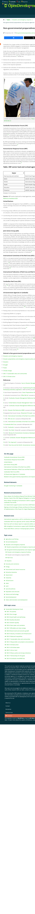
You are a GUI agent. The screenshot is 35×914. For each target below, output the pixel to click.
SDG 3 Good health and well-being (16, 617)
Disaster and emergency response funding (19, 552)
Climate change (7, 370)
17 (26, 327)
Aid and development (11, 542)
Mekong (6, 1)
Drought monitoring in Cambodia (13, 485)
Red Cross (10, 557)
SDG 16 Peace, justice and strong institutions (19, 653)
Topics (8, 19)
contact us (28, 690)
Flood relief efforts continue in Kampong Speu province (19, 528)
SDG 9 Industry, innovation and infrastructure (19, 633)
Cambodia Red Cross (10, 424)
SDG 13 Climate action (9, 376)
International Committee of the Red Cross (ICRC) (17, 467)
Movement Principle (26, 413)
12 (7, 285)
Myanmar (25, 1)
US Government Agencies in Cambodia (14, 474)
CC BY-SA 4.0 (23, 667)
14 (4, 427)
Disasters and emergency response (22, 19)
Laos (19, 1)
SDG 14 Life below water (13, 647)
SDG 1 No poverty (11, 611)
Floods (5, 367)
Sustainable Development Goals (14, 609)
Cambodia (11, 427)
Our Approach (12, 442)
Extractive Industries (11, 572)
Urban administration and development (16, 600)
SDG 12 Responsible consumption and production (20, 642)
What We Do (24, 395)
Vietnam (12, 4)
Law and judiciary (10, 589)
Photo (32, 119)
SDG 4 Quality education (13, 620)
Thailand (6, 4)
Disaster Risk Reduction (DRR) (16, 410)
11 (4, 418)
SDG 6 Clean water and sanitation (16, 625)
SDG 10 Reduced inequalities (14, 636)
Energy (7, 566)
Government (9, 575)
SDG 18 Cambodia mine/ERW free (16, 658)
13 (4, 424)
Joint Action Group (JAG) (10, 464)
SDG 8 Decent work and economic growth (18, 631)
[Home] (3, 19)
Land (7, 586)
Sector (14, 173)
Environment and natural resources (15, 569)
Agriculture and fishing (12, 539)
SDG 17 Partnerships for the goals (16, 655)
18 (34, 338)
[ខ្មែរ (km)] (31, 6)
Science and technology (12, 594)
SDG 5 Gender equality (13, 622)
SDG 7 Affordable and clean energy (16, 628)
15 (4, 430)
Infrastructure (9, 580)
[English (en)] (28, 6)
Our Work (11, 430)
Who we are (11, 418)
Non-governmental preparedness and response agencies (18, 22)
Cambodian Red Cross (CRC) (11, 472)
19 (17, 349)
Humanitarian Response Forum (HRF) (14, 459)
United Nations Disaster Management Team (21, 402)
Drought (5, 365)
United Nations (8, 462)
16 (24, 306)
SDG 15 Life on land (12, 650)
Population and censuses (12, 591)
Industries (8, 577)
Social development (11, 597)
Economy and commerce (12, 564)
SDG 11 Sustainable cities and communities (15, 373)
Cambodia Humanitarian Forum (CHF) (14, 457)
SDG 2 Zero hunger (12, 614)
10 (10, 268)
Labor (7, 583)
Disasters (5, 362)
